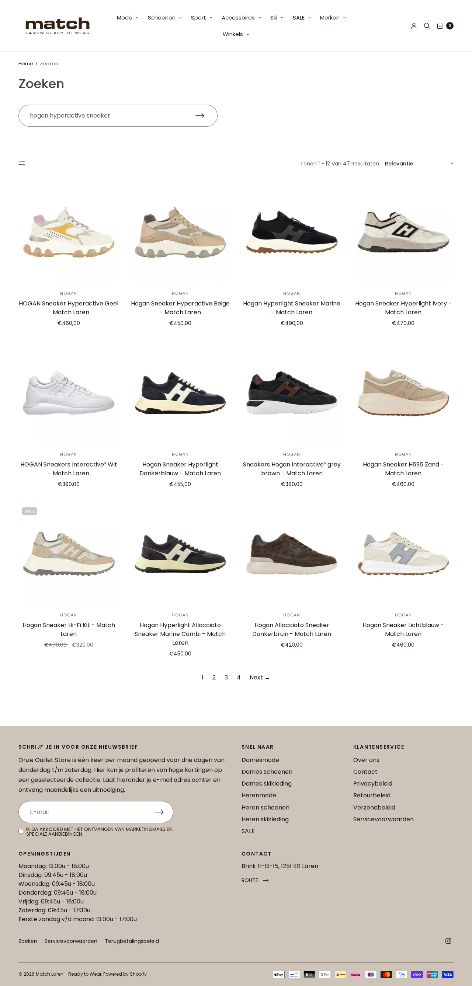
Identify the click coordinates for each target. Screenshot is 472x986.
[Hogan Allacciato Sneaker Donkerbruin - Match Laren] (292, 554)
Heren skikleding (265, 819)
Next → (260, 677)
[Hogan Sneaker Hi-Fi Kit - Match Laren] (68, 554)
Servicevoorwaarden (383, 819)
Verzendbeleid (374, 807)
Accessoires (238, 17)
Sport (198, 17)
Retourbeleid (372, 795)
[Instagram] (448, 941)
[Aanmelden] (164, 812)
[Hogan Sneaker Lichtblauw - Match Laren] (403, 554)
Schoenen (162, 17)
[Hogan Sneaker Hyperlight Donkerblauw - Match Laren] (180, 393)
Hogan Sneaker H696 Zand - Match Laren (403, 469)
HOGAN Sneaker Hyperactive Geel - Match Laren (68, 308)
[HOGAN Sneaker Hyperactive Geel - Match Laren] (68, 232)
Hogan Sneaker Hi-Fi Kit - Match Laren (68, 629)
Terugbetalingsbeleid (132, 941)
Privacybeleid (372, 783)
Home (25, 63)
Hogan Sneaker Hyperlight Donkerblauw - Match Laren (180, 469)
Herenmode (259, 795)
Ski (273, 17)
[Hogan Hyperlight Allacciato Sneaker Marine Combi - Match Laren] (180, 554)
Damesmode (260, 760)
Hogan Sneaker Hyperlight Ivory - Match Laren (403, 308)
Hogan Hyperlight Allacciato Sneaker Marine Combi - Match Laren (180, 634)
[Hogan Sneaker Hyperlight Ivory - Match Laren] (403, 232)
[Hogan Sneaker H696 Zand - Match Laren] (403, 393)
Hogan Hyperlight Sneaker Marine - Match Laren (291, 308)
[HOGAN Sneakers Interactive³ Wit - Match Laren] (68, 393)
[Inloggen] (414, 25)
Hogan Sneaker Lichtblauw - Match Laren (403, 629)
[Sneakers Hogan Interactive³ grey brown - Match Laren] (292, 393)
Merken (330, 17)
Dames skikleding (267, 783)
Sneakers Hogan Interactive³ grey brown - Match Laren (292, 469)
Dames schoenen (267, 772)
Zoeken (27, 941)
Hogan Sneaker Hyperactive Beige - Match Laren (180, 308)
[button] (255, 880)
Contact (365, 772)
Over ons (366, 760)
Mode (124, 17)
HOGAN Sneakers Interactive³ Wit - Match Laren (68, 469)
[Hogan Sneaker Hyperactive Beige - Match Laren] (180, 232)
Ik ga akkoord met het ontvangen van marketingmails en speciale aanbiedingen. (99, 831)
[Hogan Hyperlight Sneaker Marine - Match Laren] (292, 232)
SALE (299, 17)
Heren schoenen (265, 807)
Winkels (233, 34)
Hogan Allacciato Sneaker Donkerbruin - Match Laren (291, 629)
